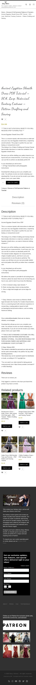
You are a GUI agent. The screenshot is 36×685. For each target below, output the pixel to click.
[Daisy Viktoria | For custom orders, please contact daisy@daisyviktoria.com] (5, 3)
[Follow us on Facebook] (20, 681)
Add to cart (12, 182)
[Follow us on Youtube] (16, 681)
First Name (7, 573)
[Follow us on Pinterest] (27, 681)
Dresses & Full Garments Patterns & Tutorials (19, 12)
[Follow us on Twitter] (23, 681)
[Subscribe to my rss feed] (9, 681)
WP (11, 676)
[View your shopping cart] (30, 4)
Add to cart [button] (7, 426)
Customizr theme (27, 676)
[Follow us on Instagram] (12, 681)
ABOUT (5, 604)
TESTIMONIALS (25, 604)
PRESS (11, 604)
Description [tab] (18, 197)
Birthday (7, 584)
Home (3, 12)
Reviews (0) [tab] (18, 203)
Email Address (9, 567)
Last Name (7, 578)
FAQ (17, 604)
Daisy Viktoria (14, 673)
